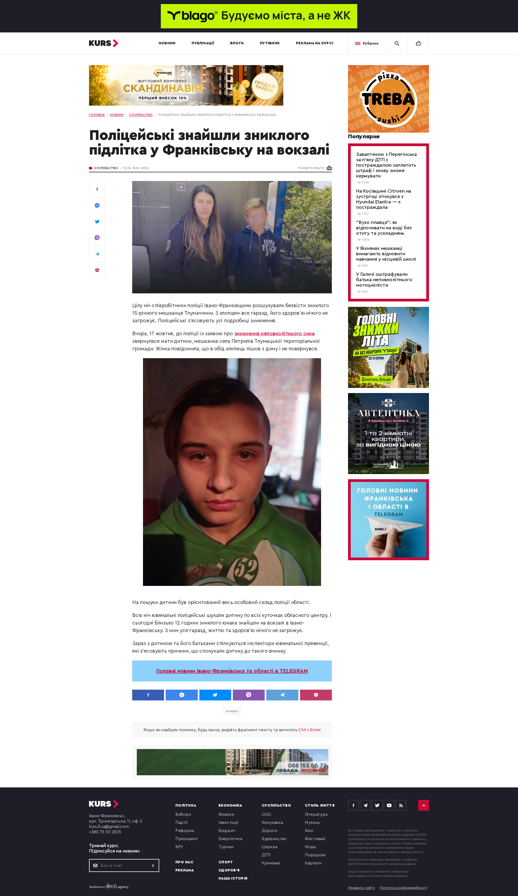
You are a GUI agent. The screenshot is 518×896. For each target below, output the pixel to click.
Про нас (184, 862)
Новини (167, 43)
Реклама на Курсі (314, 43)
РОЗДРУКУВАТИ (311, 168)
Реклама (184, 870)
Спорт (226, 862)
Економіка (230, 805)
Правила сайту (361, 888)
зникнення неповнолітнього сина (274, 333)
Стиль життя (320, 805)
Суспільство (106, 168)
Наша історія (233, 878)
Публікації (203, 43)
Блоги (237, 43)
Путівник (270, 43)
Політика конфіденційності (403, 888)
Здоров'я (229, 870)
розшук (232, 711)
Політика (185, 805)
